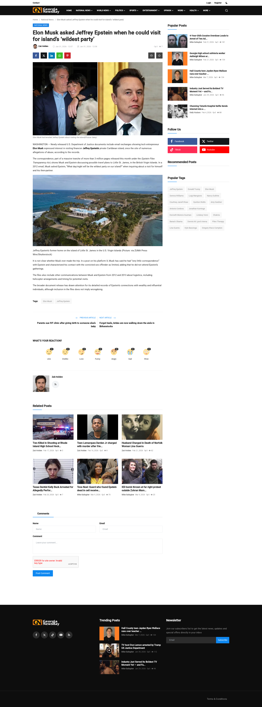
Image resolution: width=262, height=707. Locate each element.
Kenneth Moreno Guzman (180, 215)
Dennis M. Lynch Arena (197, 221)
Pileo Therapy (218, 221)
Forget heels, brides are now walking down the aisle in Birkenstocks (126, 325)
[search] (226, 10)
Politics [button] (119, 10)
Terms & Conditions (217, 699)
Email (102, 523)
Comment (37, 536)
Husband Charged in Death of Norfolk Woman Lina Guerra (142, 444)
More (205, 10)
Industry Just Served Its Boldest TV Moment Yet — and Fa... (206, 90)
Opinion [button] (167, 10)
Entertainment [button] (150, 10)
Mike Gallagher (83, 495)
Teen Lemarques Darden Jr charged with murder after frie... (97, 444)
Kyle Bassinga (191, 228)
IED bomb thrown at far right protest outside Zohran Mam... (141, 489)
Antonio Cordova (177, 208)
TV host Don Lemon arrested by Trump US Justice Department (141, 646)
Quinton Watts (199, 202)
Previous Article (87, 318)
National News (47, 20)
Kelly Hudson (195, 112)
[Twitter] (44, 634)
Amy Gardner (216, 202)
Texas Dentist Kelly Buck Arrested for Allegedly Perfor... (53, 489)
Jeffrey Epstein (63, 301)
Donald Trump (194, 189)
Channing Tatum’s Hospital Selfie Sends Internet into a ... (209, 107)
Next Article (105, 318)
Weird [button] (180, 10)
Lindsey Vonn (202, 215)
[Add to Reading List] (159, 55)
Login (208, 3)
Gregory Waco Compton (212, 228)
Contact (36, 3)
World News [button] (103, 10)
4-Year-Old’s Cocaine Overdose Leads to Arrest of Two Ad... (209, 37)
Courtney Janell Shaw (179, 202)
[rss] (69, 634)
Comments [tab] (43, 513)
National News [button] (83, 10)
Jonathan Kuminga (197, 208)
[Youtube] (60, 634)
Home (69, 10)
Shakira (216, 215)
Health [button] (193, 10)
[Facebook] (36, 634)
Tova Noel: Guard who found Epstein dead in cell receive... (97, 489)
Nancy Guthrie (213, 196)
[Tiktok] (52, 634)
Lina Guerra (175, 228)
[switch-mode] (227, 3)
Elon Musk (47, 301)
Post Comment (43, 573)
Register (218, 3)
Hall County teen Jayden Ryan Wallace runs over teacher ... (208, 72)
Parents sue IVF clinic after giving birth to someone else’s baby (66, 325)
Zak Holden (57, 377)
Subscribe (222, 640)
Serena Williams (177, 196)
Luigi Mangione (195, 196)
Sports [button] (132, 10)
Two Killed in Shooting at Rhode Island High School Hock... (50, 444)
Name (36, 523)
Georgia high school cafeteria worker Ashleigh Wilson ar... (207, 54)
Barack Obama (176, 221)
